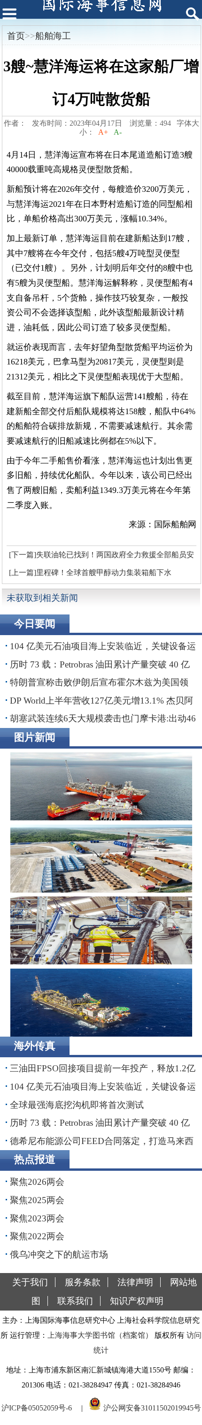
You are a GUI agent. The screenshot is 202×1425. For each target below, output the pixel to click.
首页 (16, 36)
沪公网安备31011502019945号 (152, 1408)
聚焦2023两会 (37, 1218)
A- (118, 132)
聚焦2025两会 (37, 1200)
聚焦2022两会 (37, 1236)
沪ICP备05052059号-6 (36, 1408)
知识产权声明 (136, 1301)
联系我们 (75, 1301)
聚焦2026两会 (37, 1182)
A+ (103, 132)
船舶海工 (53, 36)
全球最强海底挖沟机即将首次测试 (77, 1105)
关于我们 (30, 1282)
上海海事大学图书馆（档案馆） (100, 1335)
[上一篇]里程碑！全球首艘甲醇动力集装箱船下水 (90, 572)
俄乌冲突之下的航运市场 (59, 1254)
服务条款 (83, 1282)
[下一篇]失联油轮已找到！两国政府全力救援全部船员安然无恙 (100, 557)
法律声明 (135, 1282)
